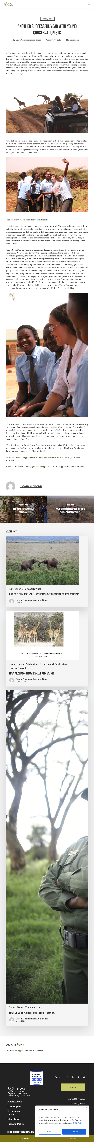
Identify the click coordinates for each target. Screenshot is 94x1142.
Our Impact (14, 1106)
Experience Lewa (13, 1112)
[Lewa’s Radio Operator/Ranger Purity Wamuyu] (47, 858)
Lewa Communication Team (28, 40)
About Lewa (14, 1101)
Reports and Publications (54, 664)
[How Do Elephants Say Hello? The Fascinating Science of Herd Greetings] (47, 571)
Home (12, 664)
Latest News (16, 588)
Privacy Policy (15, 1124)
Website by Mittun (78, 1104)
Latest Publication (27, 664)
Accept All (74, 1132)
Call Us (23, 1139)
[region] (62, 1121)
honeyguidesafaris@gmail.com (40, 466)
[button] (89, 4)
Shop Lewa (13, 1119)
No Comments (72, 40)
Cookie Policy (77, 1123)
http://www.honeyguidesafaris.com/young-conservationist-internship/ (41, 457)
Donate (72, 1087)
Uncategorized (47, 19)
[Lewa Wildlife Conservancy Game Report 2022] (47, 648)
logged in (21, 1050)
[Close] (86, 1107)
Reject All (50, 1132)
